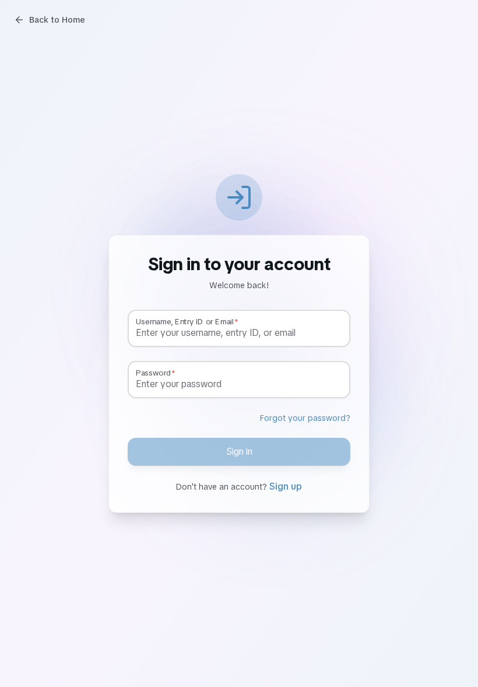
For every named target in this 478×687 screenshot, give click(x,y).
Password (153, 373)
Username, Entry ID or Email (184, 322)
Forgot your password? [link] (305, 418)
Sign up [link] (285, 486)
